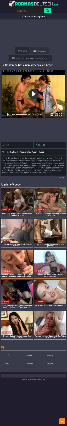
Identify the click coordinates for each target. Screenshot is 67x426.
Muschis (34, 152)
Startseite (27, 16)
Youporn (50, 363)
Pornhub (29, 355)
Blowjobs (15, 152)
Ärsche (23, 152)
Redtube (50, 355)
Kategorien (39, 16)
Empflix (7, 355)
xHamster (29, 363)
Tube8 (41, 152)
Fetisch (8, 152)
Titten (28, 152)
